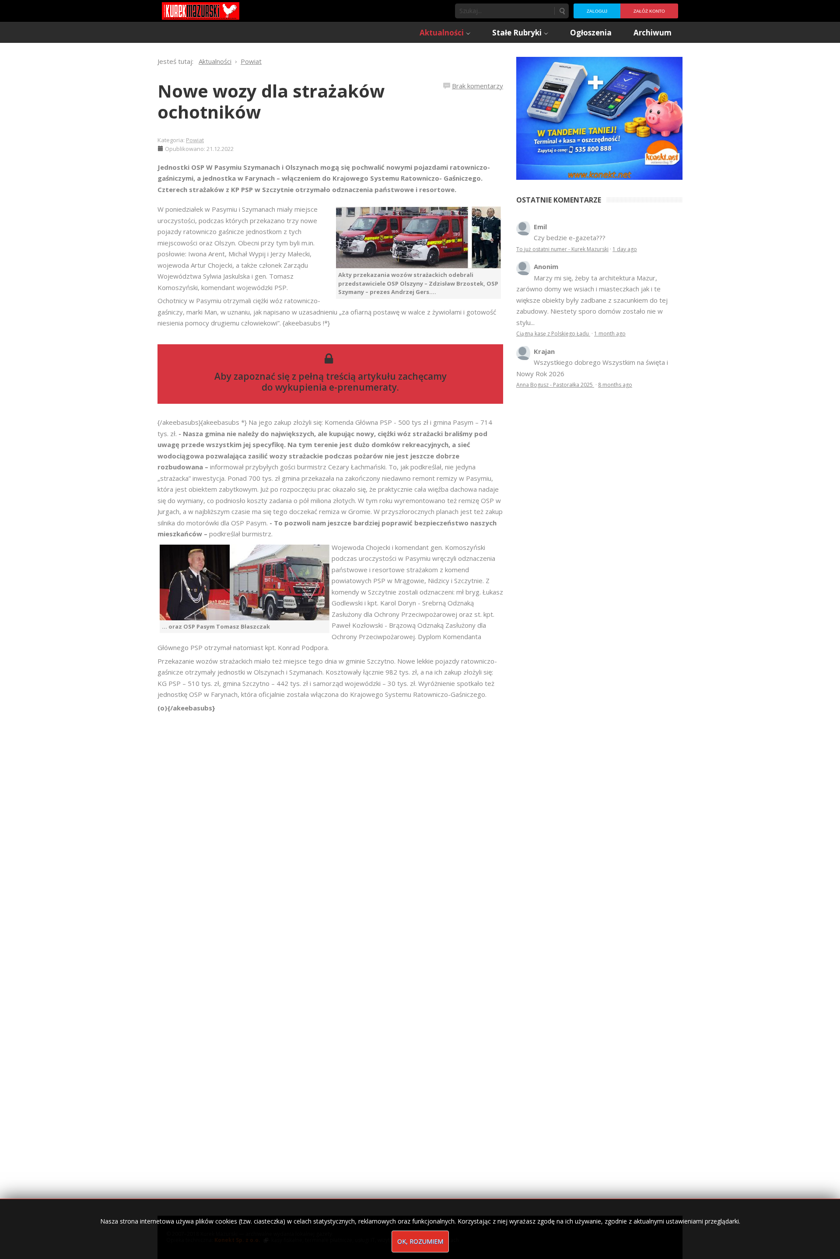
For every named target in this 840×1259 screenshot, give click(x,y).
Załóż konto (649, 11)
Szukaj (561, 10)
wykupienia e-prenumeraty (336, 387)
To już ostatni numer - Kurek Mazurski (562, 249)
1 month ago (610, 333)
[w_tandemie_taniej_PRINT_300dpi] (599, 117)
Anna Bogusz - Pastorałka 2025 (555, 384)
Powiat (195, 140)
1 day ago (624, 249)
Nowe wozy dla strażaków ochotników (271, 101)
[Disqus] (330, 836)
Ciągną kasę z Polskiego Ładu (553, 333)
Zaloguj (597, 11)
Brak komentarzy (477, 85)
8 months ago (615, 384)
